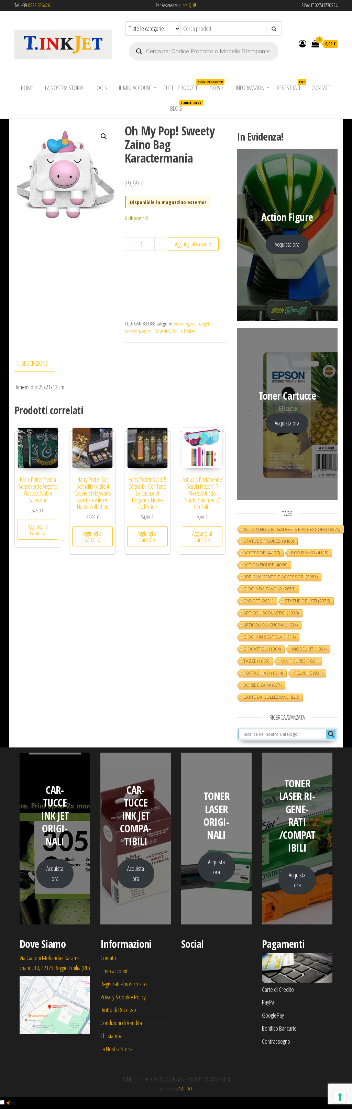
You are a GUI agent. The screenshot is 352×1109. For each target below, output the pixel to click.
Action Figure (265, 565)
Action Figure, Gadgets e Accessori (291, 529)
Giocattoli (262, 649)
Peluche (308, 673)
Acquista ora (287, 244)
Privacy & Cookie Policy (123, 997)
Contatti (321, 88)
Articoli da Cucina (270, 625)
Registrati (291, 86)
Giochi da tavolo (269, 589)
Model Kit (309, 649)
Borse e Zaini (262, 685)
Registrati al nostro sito (123, 984)
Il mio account (135, 88)
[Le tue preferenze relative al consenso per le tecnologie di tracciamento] (339, 1097)
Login (101, 88)
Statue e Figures (268, 541)
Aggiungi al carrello (193, 244)
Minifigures (299, 661)
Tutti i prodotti (184, 86)
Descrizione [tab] (34, 363)
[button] (104, 136)
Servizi (217, 88)
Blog (178, 106)
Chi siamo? (110, 1036)
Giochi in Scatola (269, 637)
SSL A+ (185, 1089)
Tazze (256, 661)
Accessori (261, 553)
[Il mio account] (302, 43)
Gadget (258, 601)
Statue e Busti (307, 601)
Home (27, 88)
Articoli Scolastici (156, 331)
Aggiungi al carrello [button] (38, 529)
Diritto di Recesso (118, 1010)
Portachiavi (263, 673)
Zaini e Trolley (183, 331)
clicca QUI (186, 5)
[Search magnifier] (331, 734)
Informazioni (250, 88)
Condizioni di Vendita (121, 1023)
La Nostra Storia (64, 88)
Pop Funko (309, 553)
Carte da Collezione (271, 697)
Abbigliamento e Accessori (280, 577)
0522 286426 (39, 5)
